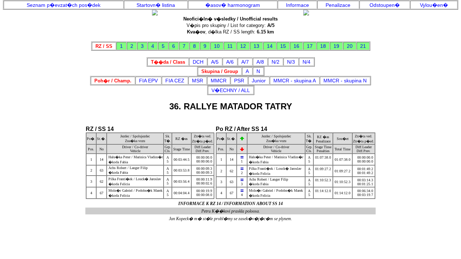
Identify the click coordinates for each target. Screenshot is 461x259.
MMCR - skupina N (345, 80)
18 (323, 46)
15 (283, 46)
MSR (197, 80)
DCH (198, 62)
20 (350, 46)
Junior (259, 80)
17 (310, 46)
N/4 (306, 62)
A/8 (260, 62)
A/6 (230, 62)
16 (296, 46)
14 (270, 46)
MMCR (219, 80)
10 (217, 46)
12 (243, 46)
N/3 (291, 62)
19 (336, 46)
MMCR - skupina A (294, 80)
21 (363, 46)
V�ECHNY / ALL (230, 90)
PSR (239, 80)
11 (230, 46)
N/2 (275, 62)
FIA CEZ (174, 80)
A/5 (215, 62)
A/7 (245, 62)
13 (256, 46)
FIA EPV (148, 80)
